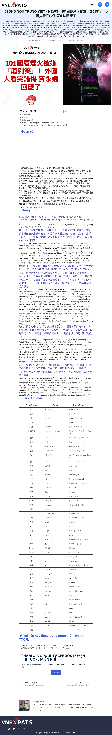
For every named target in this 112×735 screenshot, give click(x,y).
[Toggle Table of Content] (64, 111)
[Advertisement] (56, 151)
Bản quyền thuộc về (47, 733)
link (40, 207)
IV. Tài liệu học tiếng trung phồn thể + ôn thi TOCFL (41, 123)
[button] (92, 4)
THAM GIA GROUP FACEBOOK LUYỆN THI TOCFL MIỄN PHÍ (44, 125)
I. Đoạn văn (25, 115)
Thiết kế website (68, 733)
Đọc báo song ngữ (76, 40)
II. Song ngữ (26, 117)
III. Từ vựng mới (27, 120)
